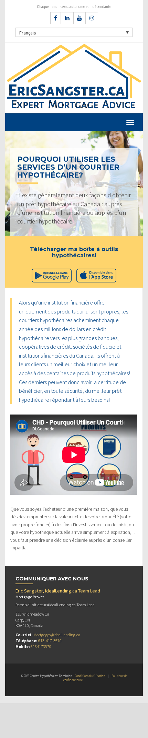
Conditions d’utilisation (90, 676)
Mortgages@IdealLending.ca (56, 634)
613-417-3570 (50, 640)
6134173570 (41, 646)
